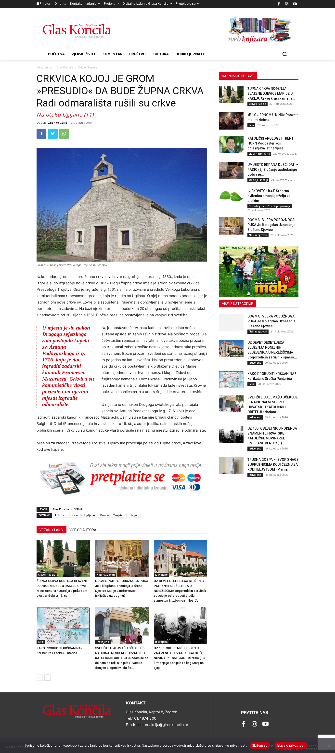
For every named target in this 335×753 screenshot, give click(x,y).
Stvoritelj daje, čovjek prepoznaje (270, 206)
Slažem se (260, 745)
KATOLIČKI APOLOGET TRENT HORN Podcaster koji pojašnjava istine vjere (270, 143)
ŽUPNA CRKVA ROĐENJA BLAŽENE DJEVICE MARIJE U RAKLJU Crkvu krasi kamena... (271, 93)
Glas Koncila (64, 67)
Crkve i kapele (46, 574)
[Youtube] (295, 4)
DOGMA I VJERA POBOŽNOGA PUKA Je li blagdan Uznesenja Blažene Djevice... (271, 225)
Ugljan (134, 515)
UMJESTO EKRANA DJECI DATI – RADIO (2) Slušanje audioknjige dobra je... (272, 169)
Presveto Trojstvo (112, 515)
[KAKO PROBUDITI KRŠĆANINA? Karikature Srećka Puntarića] (63, 625)
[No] (328, 745)
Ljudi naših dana (259, 153)
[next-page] (47, 677)
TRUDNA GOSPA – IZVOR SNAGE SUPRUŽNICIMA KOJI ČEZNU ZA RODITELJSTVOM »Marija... (272, 464)
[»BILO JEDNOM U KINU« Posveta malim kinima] (231, 121)
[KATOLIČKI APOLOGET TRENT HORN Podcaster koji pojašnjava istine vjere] (231, 144)
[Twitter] (53, 134)
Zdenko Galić (57, 122)
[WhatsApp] (64, 134)
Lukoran (60, 515)
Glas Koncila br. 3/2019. (67, 509)
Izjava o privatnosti (291, 745)
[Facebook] (278, 4)
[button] (284, 54)
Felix (41, 642)
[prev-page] (40, 677)
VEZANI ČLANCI (51, 530)
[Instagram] (286, 4)
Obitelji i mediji (258, 180)
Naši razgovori (106, 574)
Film (251, 125)
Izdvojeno (161, 574)
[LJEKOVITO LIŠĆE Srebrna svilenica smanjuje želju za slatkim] (231, 197)
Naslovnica (44, 67)
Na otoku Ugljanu (83, 515)
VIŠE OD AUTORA (82, 530)
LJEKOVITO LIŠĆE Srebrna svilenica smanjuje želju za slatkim (269, 196)
